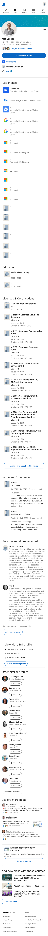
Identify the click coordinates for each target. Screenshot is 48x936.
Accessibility (7, 916)
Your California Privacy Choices (35, 920)
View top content (24, 861)
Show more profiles (11, 792)
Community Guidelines (10, 931)
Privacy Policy (7, 920)
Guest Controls (30, 927)
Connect (16, 683)
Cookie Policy (7, 924)
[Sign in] (44, 4)
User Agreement (30, 916)
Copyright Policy (30, 924)
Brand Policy (7, 927)
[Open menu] (44, 29)
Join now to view (12, 632)
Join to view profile (24, 55)
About (27, 912)
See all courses (10, 901)
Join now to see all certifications (24, 466)
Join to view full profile (16, 663)
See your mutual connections (21, 49)
